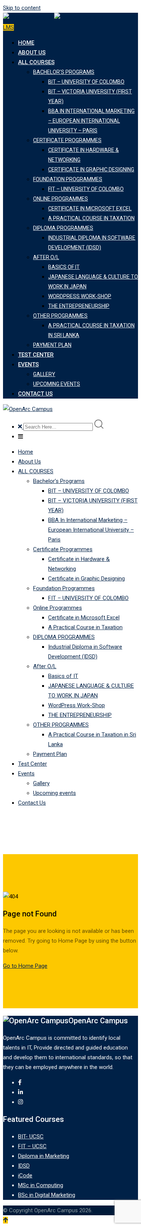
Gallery (44, 374)
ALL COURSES (36, 62)
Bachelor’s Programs (63, 72)
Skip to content (22, 7)
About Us (31, 52)
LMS (8, 27)
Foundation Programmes (67, 179)
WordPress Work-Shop (79, 296)
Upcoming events (56, 384)
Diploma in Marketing (43, 1156)
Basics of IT (64, 267)
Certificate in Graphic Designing (91, 169)
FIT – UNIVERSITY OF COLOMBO (86, 189)
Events (28, 364)
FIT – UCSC (32, 1146)
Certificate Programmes (67, 140)
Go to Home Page (25, 966)
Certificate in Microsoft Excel (90, 208)
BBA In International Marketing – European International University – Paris (91, 120)
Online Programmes (60, 199)
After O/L (46, 257)
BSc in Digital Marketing (46, 1195)
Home (26, 42)
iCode (25, 1175)
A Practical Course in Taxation (91, 218)
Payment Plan (52, 345)
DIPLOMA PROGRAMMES (63, 228)
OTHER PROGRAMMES (60, 316)
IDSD (24, 1165)
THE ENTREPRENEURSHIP (78, 306)
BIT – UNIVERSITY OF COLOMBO (86, 82)
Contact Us (35, 393)
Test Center (36, 354)
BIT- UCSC (31, 1136)
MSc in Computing (40, 1185)
